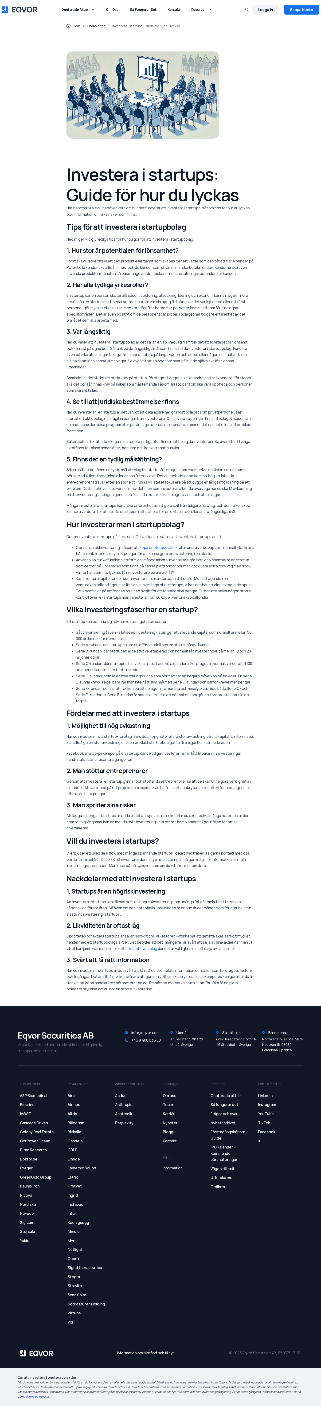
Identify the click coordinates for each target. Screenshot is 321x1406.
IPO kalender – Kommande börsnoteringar (224, 1153)
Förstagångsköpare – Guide (229, 1135)
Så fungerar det (143, 9)
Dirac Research (33, 1149)
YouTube (266, 1113)
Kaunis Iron (29, 1186)
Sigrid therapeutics (85, 1267)
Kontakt (174, 9)
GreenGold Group (35, 1177)
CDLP (72, 1149)
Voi (70, 1322)
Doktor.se (28, 1159)
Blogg (168, 1131)
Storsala (27, 1231)
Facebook (266, 1131)
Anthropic (123, 1104)
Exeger (26, 1168)
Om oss (112, 9)
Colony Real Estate (37, 1131)
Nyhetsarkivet (223, 1122)
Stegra (74, 1276)
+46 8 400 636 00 (146, 1040)
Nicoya (26, 1195)
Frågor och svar (224, 1113)
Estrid (73, 1177)
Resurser (198, 9)
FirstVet (75, 1186)
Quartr (73, 1258)
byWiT (25, 1113)
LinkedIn (265, 1095)
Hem (76, 26)
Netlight (75, 1249)
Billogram (76, 1122)
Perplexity (124, 1122)
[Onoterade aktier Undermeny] (93, 9)
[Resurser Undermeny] (209, 9)
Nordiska (28, 1204)
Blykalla (74, 1131)
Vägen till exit (223, 1168)
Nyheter (170, 1122)
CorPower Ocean (35, 1141)
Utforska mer (222, 1177)
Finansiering (96, 26)
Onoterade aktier (75, 9)
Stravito (75, 1285)
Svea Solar (77, 1294)
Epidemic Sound (82, 1168)
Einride (74, 1159)
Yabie (24, 1240)
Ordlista (218, 1186)
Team (168, 1104)
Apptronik (123, 1113)
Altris (72, 1113)
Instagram (267, 1104)
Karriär (169, 1113)
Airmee (74, 1104)
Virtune (74, 1313)
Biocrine (27, 1104)
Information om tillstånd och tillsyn (146, 1352)
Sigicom (27, 1222)
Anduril (121, 1095)
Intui (72, 1213)
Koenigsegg (78, 1222)
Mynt (72, 1240)
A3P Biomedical (33, 1095)
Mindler (74, 1231)
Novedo (27, 1213)
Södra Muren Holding (86, 1304)
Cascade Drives (34, 1122)
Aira (71, 1095)
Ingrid (73, 1195)
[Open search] (247, 9)
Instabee (75, 1204)
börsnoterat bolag (141, 948)
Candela (75, 1141)
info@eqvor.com (145, 1032)
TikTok (264, 1122)
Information (173, 1168)
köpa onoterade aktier (159, 547)
